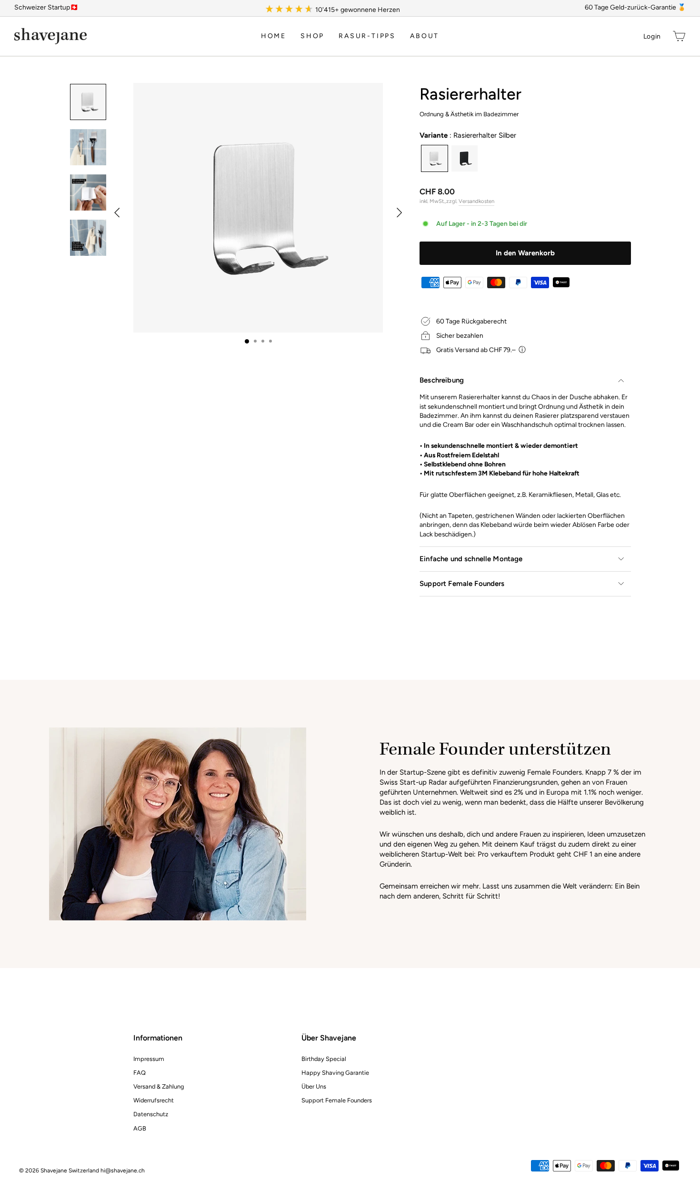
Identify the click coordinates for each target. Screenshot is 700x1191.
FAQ (139, 1072)
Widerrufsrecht (153, 1100)
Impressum (148, 1058)
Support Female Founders (462, 583)
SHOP (312, 36)
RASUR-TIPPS (367, 36)
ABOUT (424, 36)
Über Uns (313, 1086)
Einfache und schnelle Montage (471, 559)
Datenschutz (150, 1114)
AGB (139, 1128)
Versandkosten (476, 201)
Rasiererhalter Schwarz (464, 158)
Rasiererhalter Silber (434, 158)
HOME (273, 36)
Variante (468, 135)
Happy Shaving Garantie (335, 1072)
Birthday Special (323, 1058)
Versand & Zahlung (158, 1086)
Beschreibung (442, 380)
